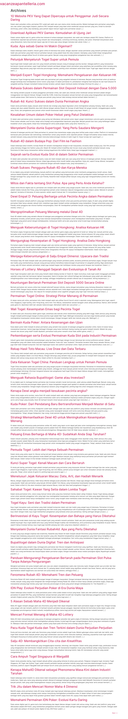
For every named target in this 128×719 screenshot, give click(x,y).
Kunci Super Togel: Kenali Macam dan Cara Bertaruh (48, 463)
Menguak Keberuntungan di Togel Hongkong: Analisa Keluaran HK (57, 227)
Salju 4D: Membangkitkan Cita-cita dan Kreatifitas (46, 641)
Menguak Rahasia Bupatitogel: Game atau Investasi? (48, 377)
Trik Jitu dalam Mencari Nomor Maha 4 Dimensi (44, 686)
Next (114, 713)
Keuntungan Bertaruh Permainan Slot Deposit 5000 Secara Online (57, 282)
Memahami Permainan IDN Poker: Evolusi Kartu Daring (49, 700)
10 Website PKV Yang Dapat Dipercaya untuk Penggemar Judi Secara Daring (60, 17)
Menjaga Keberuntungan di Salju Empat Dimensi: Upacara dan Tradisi (60, 256)
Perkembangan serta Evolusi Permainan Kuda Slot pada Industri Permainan (63, 335)
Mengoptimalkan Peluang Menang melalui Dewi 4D (47, 212)
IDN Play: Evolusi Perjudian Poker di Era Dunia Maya (47, 588)
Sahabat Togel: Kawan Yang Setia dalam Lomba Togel (48, 489)
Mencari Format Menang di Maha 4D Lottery (42, 614)
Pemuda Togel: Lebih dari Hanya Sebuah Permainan (47, 450)
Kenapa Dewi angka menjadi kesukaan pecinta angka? (49, 391)
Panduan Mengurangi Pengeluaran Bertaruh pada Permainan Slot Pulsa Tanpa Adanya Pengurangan (61, 559)
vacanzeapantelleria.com (22, 3)
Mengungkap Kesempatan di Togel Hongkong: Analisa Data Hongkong (60, 240)
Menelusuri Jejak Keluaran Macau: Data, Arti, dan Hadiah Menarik (57, 476)
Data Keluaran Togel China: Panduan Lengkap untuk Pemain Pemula (59, 362)
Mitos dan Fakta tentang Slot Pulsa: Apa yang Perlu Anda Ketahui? (57, 183)
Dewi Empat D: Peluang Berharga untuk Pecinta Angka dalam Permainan (62, 196)
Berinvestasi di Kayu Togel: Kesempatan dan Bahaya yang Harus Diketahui (63, 516)
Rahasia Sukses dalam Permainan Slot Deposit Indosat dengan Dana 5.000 (63, 88)
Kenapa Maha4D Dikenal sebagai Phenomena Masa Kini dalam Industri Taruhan (60, 671)
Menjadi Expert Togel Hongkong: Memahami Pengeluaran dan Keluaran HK (63, 75)
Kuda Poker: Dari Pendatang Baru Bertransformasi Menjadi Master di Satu (63, 404)
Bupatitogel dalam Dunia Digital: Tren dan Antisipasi (47, 542)
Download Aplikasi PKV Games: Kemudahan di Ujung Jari (51, 33)
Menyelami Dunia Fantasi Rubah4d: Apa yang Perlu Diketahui (54, 529)
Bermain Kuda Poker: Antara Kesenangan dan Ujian (47, 322)
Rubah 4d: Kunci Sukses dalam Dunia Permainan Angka (50, 101)
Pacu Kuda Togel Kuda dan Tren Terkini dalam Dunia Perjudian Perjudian (61, 628)
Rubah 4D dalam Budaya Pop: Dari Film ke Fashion (46, 141)
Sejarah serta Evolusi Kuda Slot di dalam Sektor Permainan (52, 154)
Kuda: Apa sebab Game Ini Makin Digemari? (41, 46)
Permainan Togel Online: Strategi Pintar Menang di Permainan (54, 296)
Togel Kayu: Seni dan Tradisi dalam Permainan (43, 502)
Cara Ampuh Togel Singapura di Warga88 (40, 656)
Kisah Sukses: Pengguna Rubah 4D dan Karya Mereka (49, 167)
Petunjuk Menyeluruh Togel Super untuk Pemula (45, 59)
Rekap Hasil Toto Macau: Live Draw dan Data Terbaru (48, 349)
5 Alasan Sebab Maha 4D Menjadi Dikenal (40, 601)
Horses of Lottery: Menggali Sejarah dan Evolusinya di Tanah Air (56, 269)
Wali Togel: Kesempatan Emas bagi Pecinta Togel (45, 309)
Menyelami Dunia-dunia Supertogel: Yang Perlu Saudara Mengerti (57, 128)
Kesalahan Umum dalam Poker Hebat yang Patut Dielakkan (52, 114)
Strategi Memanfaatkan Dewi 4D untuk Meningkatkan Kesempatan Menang (58, 419)
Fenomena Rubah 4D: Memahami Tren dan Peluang (47, 575)
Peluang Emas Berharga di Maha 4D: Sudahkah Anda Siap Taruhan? (58, 434)
